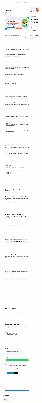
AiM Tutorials (6, 401)
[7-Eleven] (37, 34)
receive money (15, 32)
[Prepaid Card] (12, 370)
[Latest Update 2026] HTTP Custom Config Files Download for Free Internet (35, 19)
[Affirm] (32, 37)
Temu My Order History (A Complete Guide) (34, 14)
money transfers (23, 32)
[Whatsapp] (12, 373)
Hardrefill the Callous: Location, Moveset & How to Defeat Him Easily (34, 23)
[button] (1, 4)
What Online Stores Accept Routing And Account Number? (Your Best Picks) (35, 27)
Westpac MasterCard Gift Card (9, 310)
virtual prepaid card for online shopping (11, 67)
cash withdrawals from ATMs (10, 32)
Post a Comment (17, 390)
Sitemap (26, 396)
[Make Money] (24, 2)
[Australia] (6, 370)
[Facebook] (8, 373)
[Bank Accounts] (34, 25)
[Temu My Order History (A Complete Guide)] (34, 9)
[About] (1, 8)
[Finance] (9, 370)
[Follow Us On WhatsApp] (17, 360)
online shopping (11, 56)
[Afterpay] (37, 37)
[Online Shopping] (34, 13)
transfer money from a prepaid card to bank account (14, 35)
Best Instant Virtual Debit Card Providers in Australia (11, 334)
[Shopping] (17, 2)
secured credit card (23, 153)
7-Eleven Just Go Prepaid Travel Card (10, 326)
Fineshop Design (39, 401)
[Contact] (1, 10)
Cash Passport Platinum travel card (19, 256)
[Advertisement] (17, 43)
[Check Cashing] (21, 2)
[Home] (1, 3)
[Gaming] (27, 2)
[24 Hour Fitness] (32, 34)
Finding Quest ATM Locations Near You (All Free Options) (35, 30)
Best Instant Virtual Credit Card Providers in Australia (11, 333)
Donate (18, 396)
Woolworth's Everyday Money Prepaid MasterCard (12, 278)
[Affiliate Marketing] (37, 35)
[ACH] (32, 35)
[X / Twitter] (16, 373)
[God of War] (36, 21)
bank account (17, 49)
